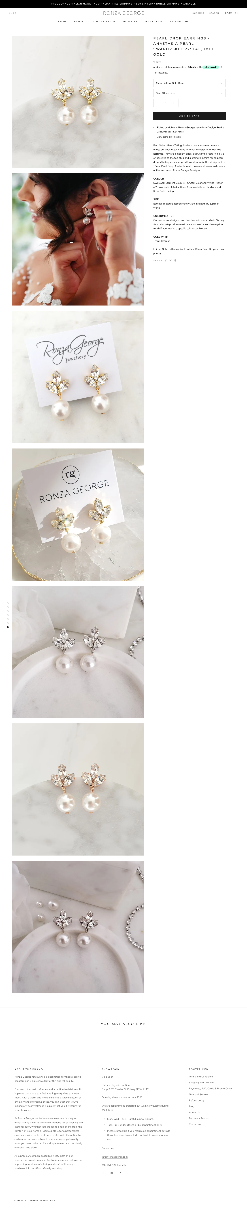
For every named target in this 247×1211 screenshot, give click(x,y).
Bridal (79, 21)
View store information (169, 136)
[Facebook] (166, 260)
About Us (194, 1112)
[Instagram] (111, 1173)
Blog (191, 1106)
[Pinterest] (175, 260)
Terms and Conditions (201, 1076)
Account (198, 13)
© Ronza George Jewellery (35, 1200)
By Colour (154, 21)
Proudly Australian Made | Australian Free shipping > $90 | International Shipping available (123, 4)
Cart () (231, 13)
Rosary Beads (104, 21)
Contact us (108, 1148)
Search (214, 13)
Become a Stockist (199, 1118)
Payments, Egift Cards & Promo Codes (211, 1088)
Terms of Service (198, 1094)
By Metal (130, 21)
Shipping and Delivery (201, 1082)
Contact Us (179, 21)
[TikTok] (119, 1173)
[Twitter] (170, 260)
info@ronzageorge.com (115, 1157)
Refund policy (196, 1100)
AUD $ (13, 13)
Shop (62, 21)
